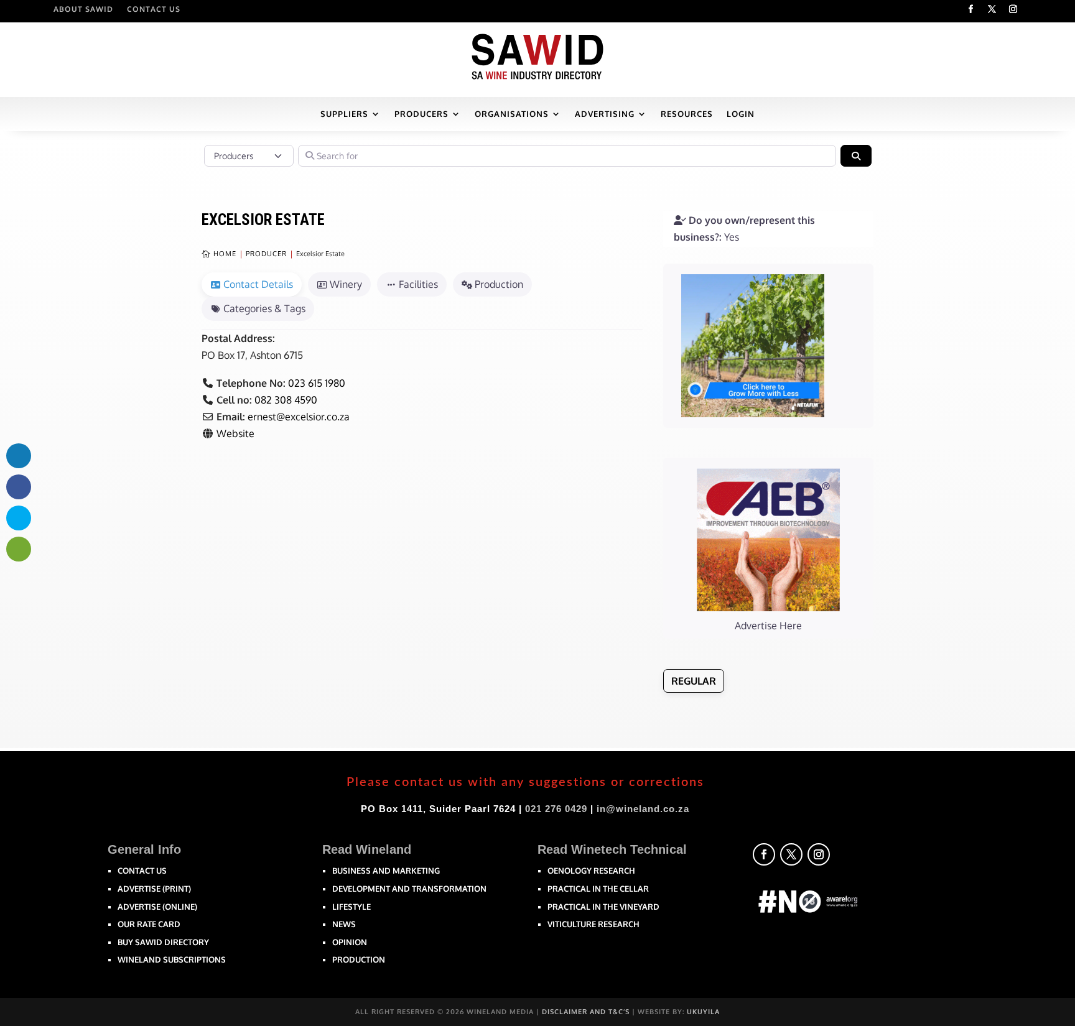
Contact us (142, 871)
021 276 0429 (556, 808)
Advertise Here (768, 625)
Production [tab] (499, 284)
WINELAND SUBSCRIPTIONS (172, 959)
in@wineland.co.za (643, 808)
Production (358, 959)
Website (235, 433)
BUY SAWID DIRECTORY (163, 942)
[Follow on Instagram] (1013, 9)
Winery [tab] (346, 284)
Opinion (349, 942)
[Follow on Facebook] (971, 9)
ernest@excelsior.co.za (299, 416)
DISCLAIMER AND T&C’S (586, 1011)
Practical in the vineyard (603, 907)
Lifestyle (351, 907)
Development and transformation (409, 889)
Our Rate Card (149, 924)
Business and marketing (386, 871)
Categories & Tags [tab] (264, 308)
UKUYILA (703, 1011)
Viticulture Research (593, 924)
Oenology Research (591, 871)
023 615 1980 (316, 383)
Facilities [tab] (418, 284)
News (344, 924)
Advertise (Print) (154, 889)
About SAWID (83, 9)
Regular (693, 681)
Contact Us (153, 9)
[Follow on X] (992, 9)
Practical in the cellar (598, 889)
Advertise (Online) (157, 907)
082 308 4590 (285, 400)
